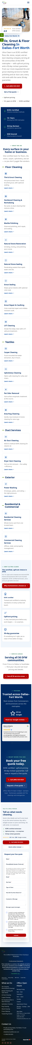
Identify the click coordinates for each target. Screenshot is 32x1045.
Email (8, 877)
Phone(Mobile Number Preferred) (15, 864)
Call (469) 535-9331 (13, 86)
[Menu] (28, 2)
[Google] (11, 1043)
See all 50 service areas (16, 676)
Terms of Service (18, 929)
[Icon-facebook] (3, 1043)
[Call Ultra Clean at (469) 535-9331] (2, 35)
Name (8, 859)
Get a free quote (10, 92)
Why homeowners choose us (15, 586)
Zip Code (9, 882)
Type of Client (9, 887)
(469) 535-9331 (20, 1016)
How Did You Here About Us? (13, 892)
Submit (16, 935)
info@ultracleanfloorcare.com (24, 1018)
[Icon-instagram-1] (5, 1043)
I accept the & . (15, 930)
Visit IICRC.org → (16, 973)
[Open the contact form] (2, 40)
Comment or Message (11, 899)
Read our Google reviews (15, 720)
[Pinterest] (8, 1043)
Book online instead (15, 847)
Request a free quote (15, 786)
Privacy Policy (11, 931)
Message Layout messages (13, 907)
